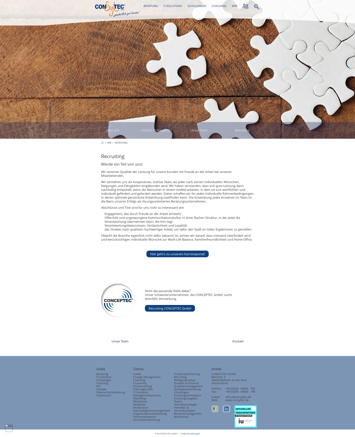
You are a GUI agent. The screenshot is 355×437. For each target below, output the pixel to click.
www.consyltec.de (237, 400)
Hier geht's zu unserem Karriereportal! (177, 254)
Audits (137, 374)
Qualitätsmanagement (188, 386)
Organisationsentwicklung (150, 414)
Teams (178, 401)
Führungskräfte (143, 389)
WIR (234, 6)
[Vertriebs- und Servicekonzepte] (207, 189)
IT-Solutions (103, 377)
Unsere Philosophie (155, 130)
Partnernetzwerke (144, 417)
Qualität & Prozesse (186, 383)
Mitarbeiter (140, 401)
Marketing (139, 398)
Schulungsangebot (186, 398)
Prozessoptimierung (187, 374)
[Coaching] (192, 189)
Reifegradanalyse (185, 380)
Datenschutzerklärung (110, 392)
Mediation (139, 404)
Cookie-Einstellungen (190, 433)
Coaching (102, 383)
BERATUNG (151, 6)
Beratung (102, 374)
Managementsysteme (147, 395)
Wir (98, 386)
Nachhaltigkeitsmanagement (151, 410)
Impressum (103, 395)
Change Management (147, 377)
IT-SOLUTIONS (172, 6)
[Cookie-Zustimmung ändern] (9, 428)
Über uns (112, 130)
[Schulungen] (177, 189)
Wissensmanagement (188, 414)
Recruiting (242, 130)
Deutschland (219, 383)
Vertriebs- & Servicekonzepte (184, 409)
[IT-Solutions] (162, 189)
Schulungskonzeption (187, 395)
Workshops (181, 417)
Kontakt (238, 341)
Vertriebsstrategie (185, 404)
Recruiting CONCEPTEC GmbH (170, 308)
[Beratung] (147, 189)
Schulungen (103, 380)
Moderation (140, 407)
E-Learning (140, 383)
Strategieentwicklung (187, 389)
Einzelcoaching (142, 386)
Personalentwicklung (146, 420)
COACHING (219, 6)
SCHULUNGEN (196, 6)
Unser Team (199, 130)
